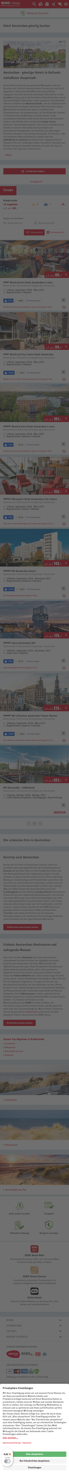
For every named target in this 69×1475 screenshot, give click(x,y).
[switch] (7, 1461)
